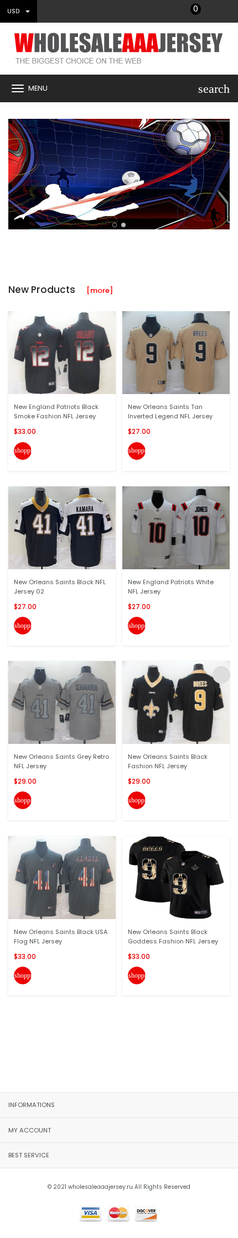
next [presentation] (221, 171)
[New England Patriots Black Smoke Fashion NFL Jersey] (62, 352)
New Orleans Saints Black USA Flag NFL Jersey (60, 936)
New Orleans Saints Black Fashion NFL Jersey (168, 761)
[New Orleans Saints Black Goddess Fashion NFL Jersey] (176, 877)
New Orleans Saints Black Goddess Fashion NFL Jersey (173, 936)
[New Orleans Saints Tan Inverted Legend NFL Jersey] (176, 352)
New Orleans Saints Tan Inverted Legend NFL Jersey (170, 411)
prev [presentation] (16, 171)
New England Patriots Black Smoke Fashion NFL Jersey (56, 411)
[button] (114, 225)
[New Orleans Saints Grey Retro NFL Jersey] (62, 702)
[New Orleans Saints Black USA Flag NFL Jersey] (62, 877)
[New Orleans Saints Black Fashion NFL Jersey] (176, 702)
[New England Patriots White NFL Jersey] (176, 527)
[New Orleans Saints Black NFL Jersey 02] (62, 527)
